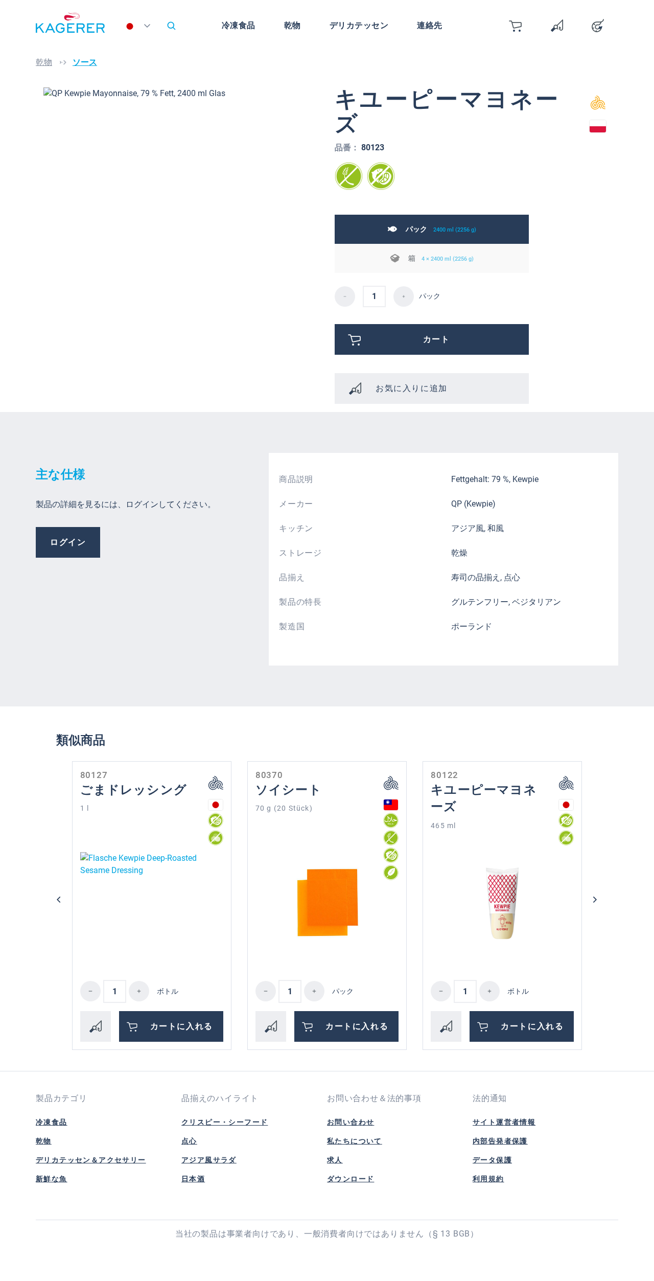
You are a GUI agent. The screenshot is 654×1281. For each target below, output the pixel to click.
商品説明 (296, 479)
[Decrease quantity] (90, 991)
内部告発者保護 (500, 1141)
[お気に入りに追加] (95, 1026)
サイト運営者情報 (504, 1122)
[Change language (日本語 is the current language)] (140, 28)
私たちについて (354, 1141)
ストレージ (300, 553)
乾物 (44, 1141)
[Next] (595, 899)
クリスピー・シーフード (224, 1122)
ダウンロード (350, 1179)
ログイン (68, 542)
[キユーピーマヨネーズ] (502, 903)
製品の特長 (300, 602)
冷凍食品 (51, 1122)
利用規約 (488, 1179)
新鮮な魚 (51, 1179)
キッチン (296, 528)
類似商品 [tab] (80, 740)
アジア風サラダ (209, 1160)
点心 (189, 1141)
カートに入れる (181, 1026)
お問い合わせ (350, 1122)
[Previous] (59, 899)
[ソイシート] (327, 903)
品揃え (292, 577)
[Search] (171, 25)
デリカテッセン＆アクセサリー (91, 1160)
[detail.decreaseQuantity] (345, 296)
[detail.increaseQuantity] (403, 296)
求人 (335, 1160)
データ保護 (492, 1160)
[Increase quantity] (139, 991)
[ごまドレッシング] (151, 903)
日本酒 (193, 1179)
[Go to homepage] (70, 28)
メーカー (296, 504)
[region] (181, 197)
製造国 (292, 626)
